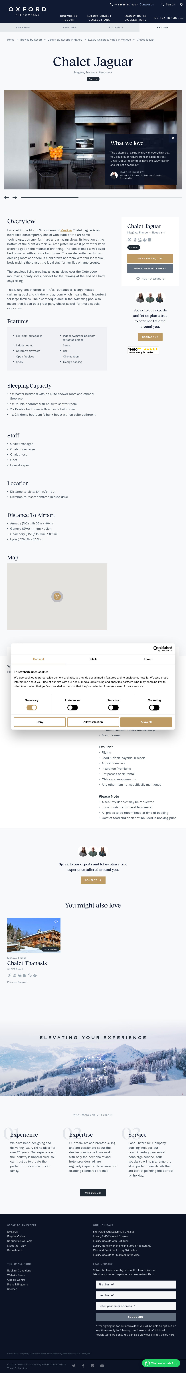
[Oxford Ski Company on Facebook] (83, 1366)
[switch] (72, 707)
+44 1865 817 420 (125, 4)
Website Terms (16, 1275)
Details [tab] (93, 659)
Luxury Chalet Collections (99, 17)
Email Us (12, 1231)
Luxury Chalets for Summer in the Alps (116, 1254)
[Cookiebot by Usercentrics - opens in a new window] (156, 649)
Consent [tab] (38, 659)
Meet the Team (16, 1245)
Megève (79, 72)
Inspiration (163, 17)
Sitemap (12, 1289)
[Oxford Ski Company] (27, 11)
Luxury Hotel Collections (136, 17)
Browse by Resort (69, 17)
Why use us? (93, 1193)
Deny (40, 722)
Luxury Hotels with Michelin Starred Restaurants (122, 1245)
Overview (23, 27)
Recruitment (14, 1250)
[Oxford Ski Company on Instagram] (92, 1366)
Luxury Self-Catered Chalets (110, 1236)
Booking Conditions (19, 1270)
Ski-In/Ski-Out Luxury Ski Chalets (113, 1231)
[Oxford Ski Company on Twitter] (74, 1366)
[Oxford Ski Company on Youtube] (102, 1366)
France (90, 72)
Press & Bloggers (17, 1284)
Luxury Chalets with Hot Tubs (110, 1240)
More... (178, 17)
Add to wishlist (154, 278)
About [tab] (147, 659)
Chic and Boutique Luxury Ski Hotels (115, 1250)
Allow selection (93, 722)
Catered (93, 79)
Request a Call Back (19, 1240)
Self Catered (50, 949)
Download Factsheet (150, 268)
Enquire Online (16, 1236)
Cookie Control (16, 1279)
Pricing (162, 27)
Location (116, 27)
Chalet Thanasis (27, 963)
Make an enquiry (150, 258)
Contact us (147, 4)
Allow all (146, 722)
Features (69, 27)
